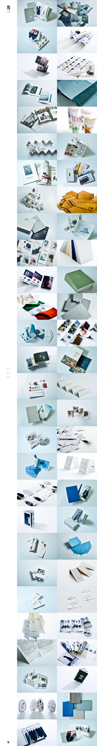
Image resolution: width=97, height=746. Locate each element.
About (8, 373)
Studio (8, 377)
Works (8, 369)
